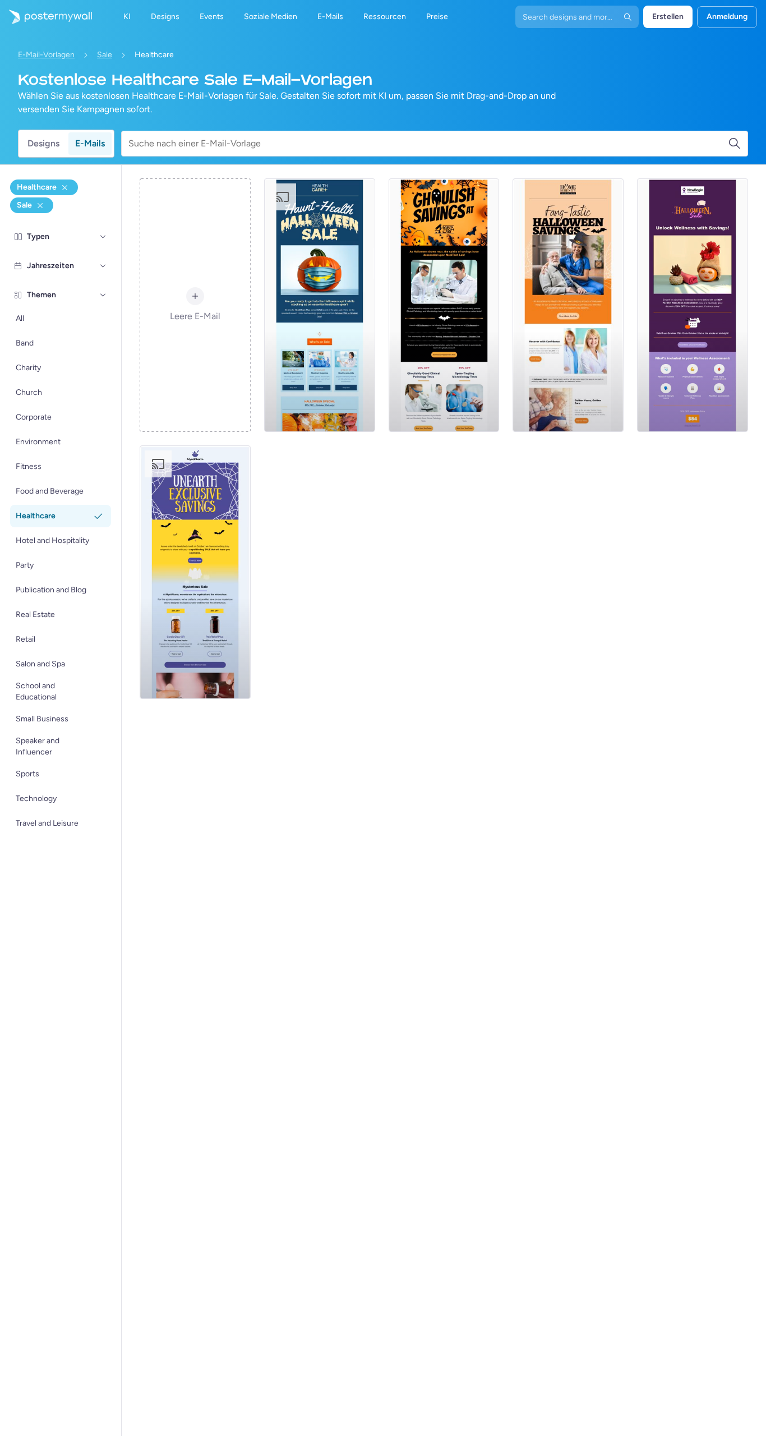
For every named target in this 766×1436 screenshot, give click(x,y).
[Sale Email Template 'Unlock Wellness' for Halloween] (692, 305)
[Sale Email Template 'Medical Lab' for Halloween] (444, 305)
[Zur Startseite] (46, 17)
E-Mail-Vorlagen (46, 54)
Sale (104, 54)
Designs (43, 143)
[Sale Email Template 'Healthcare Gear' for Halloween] (319, 305)
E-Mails (90, 143)
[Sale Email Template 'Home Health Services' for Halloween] (568, 305)
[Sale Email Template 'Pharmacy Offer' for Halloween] (195, 572)
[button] (103, 236)
